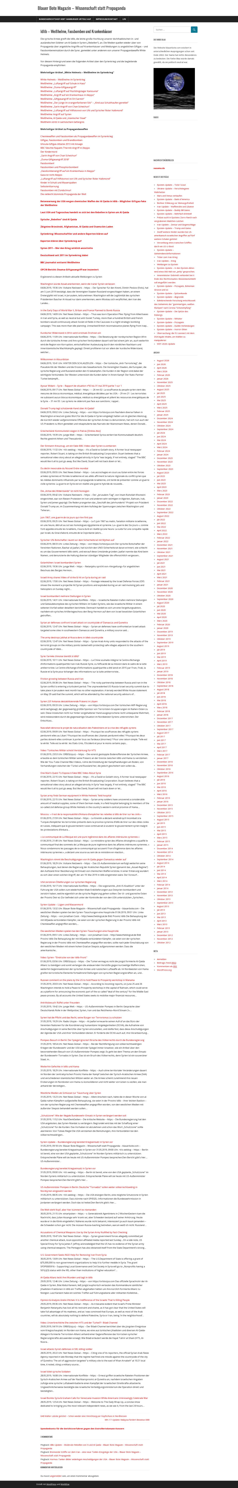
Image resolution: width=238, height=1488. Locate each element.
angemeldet (56, 1476)
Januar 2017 (162, 758)
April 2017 (162, 747)
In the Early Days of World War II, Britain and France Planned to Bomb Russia (80, 310)
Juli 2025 (161, 393)
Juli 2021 (161, 562)
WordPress (51, 1484)
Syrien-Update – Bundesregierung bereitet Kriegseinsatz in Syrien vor (76, 1142)
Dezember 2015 (165, 805)
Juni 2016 (161, 783)
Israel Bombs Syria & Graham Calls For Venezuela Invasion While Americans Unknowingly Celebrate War (94, 1398)
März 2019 (162, 664)
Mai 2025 (161, 400)
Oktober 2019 (164, 638)
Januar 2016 (162, 801)
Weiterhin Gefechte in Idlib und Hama (59, 1066)
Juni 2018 (161, 696)
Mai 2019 (161, 657)
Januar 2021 (162, 584)
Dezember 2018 (165, 675)
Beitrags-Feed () (166, 962)
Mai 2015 (161, 830)
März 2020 (162, 620)
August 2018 (163, 689)
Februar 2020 (163, 624)
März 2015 (162, 837)
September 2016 (165, 772)
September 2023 (165, 469)
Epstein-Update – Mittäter (169, 318)
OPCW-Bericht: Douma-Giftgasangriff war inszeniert (69, 269)
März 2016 (162, 794)
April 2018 (162, 703)
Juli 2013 (161, 909)
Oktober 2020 (164, 595)
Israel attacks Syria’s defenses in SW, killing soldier (66, 1349)
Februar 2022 (163, 537)
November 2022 (165, 505)
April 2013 (162, 920)
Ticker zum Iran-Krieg (167, 257)
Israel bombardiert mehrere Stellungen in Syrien (65, 596)
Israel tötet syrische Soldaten (55, 1371)
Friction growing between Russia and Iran (61, 678)
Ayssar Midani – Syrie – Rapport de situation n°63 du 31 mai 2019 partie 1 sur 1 (81, 385)
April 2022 (162, 530)
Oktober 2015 (164, 812)
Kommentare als (167, 966)
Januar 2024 (162, 454)
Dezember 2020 (165, 588)
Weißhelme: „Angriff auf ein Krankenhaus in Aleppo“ (67, 95)
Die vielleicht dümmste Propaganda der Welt (63, 194)
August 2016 (163, 776)
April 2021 (162, 573)
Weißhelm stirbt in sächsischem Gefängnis (62, 122)
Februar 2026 (163, 375)
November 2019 (165, 635)
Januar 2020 (162, 628)
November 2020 (165, 591)
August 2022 (163, 516)
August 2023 (163, 472)
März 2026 (162, 371)
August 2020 (163, 602)
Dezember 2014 (165, 848)
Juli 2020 (161, 606)
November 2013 (165, 895)
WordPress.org (164, 970)
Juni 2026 (161, 364)
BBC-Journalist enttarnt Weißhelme (60, 262)
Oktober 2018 (164, 682)
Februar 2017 (163, 754)
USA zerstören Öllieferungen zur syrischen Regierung (68, 882)
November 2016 (165, 765)
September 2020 (165, 599)
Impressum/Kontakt (107, 19)
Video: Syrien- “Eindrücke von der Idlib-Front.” (63, 957)
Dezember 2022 (165, 501)
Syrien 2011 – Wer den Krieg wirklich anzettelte (66, 248)
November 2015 (165, 808)
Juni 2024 (161, 436)
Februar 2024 (163, 451)
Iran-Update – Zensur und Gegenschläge (176, 224)
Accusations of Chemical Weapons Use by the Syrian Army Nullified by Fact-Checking (83, 1232)
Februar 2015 (163, 841)
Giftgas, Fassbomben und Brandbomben (61, 140)
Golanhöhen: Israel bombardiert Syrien (60, 562)
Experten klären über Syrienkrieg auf (61, 240)
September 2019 (165, 642)
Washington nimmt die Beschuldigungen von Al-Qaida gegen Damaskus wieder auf (83, 859)
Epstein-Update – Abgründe (170, 296)
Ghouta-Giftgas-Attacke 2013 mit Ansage (61, 144)
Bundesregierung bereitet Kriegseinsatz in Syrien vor (68, 1168)
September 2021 (165, 555)
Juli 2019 (161, 649)
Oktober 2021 (164, 552)
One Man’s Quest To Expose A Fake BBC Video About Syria (70, 772)
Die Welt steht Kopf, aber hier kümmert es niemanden (68, 1209)
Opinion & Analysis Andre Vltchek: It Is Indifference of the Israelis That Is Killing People (85, 1300)
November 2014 (165, 852)
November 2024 (165, 422)
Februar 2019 (163, 667)
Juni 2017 (161, 740)
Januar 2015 (162, 844)
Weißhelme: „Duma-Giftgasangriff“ (58, 87)
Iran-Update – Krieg (166, 260)
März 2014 (162, 881)
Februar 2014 (163, 884)
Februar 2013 (163, 928)
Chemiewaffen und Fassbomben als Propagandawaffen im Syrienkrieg (76, 136)
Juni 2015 (161, 826)
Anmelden (161, 959)
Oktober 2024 (164, 425)
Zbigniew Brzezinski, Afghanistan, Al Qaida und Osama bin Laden (76, 226)
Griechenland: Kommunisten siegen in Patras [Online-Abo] (70, 430)
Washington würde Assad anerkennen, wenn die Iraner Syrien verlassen (77, 283)
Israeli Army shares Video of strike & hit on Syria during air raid (73, 577)
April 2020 (162, 617)
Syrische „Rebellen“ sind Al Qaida (58, 219)
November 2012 (165, 938)
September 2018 (165, 685)
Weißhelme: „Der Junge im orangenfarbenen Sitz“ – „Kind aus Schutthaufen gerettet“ (84, 102)
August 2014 (163, 863)
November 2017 (165, 722)
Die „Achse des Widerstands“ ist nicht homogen (64, 491)
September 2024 (165, 429)
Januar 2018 (162, 714)
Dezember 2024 (165, 418)
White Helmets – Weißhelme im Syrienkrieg (62, 79)
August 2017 (163, 732)
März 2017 (162, 750)
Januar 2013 (162, 931)
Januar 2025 (162, 414)
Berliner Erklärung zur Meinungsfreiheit (175, 203)
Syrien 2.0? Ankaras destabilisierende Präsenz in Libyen (69, 701)
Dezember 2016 (165, 761)
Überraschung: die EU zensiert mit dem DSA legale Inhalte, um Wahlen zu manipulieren (174, 337)
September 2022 (165, 512)
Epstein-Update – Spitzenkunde (172, 293)
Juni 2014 (161, 870)
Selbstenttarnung (49, 186)
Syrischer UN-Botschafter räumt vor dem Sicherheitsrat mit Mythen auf (77, 540)
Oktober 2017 (164, 725)
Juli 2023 (161, 476)
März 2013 (162, 924)
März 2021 (162, 577)
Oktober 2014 (164, 855)
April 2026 (162, 367)
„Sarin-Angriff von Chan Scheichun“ (58, 155)
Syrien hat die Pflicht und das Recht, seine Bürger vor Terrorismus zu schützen (81, 1017)
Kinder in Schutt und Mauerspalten (58, 182)
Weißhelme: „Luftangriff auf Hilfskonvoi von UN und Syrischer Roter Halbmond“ (81, 110)
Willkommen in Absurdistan (54, 359)
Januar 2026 (162, 378)
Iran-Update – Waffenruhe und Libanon (175, 206)
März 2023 (162, 490)
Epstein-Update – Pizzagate (170, 322)
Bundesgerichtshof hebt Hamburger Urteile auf (65, 19)
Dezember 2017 (165, 718)
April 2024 (162, 443)
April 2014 (162, 877)
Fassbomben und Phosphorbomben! (59, 167)
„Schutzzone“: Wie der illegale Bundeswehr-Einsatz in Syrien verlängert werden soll (83, 1115)
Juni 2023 (161, 479)
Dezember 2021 (165, 544)
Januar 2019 (162, 671)
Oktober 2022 (164, 508)
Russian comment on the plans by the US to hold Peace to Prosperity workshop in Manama (87, 980)
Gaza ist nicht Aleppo (51, 174)
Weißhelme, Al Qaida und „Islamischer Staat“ (63, 118)
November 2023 (165, 461)
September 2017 (165, 729)
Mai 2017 (161, 743)
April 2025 (162, 403)
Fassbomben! (47, 163)
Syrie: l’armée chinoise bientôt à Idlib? (59, 656)
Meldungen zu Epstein (167, 264)
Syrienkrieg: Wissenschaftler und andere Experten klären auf (74, 233)
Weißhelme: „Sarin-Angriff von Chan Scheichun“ (65, 106)
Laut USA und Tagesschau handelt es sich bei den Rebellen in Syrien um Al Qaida (84, 212)
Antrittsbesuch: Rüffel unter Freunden (60, 1002)
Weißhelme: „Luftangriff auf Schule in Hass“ (63, 83)
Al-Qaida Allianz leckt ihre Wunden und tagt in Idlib (66, 1277)
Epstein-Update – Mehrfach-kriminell (174, 213)
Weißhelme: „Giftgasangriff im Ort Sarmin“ (62, 98)
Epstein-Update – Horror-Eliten (172, 329)
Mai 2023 (161, 483)
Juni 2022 (161, 523)
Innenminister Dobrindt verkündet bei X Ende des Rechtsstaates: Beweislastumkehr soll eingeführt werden (175, 279)
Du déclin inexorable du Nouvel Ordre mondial (64, 468)
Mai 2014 (161, 873)
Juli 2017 (161, 736)
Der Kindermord (48, 151)
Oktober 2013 (164, 899)
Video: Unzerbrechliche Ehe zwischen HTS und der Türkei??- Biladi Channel (78, 1322)
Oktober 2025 (164, 385)
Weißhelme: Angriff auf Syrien (55, 114)
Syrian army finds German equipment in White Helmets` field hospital (75, 795)
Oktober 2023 (164, 465)
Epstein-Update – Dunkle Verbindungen (175, 325)
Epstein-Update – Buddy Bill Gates (173, 210)
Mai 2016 (161, 787)
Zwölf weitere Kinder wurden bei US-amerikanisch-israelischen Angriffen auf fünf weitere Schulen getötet (174, 235)
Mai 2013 (161, 917)
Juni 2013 (161, 913)
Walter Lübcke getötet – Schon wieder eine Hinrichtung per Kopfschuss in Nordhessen (86, 1416)
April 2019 (162, 660)
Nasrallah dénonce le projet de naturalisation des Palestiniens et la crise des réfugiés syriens (88, 727)
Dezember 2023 (165, 458)
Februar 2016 (163, 798)
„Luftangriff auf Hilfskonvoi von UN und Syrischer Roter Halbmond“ (75, 178)
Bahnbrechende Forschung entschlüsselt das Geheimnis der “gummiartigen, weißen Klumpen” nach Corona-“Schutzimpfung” (174, 304)
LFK (124, 19)
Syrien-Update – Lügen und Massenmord (61, 904)
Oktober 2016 (164, 769)
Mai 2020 (161, 613)
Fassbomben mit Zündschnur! (55, 190)
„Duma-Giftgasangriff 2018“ (54, 159)
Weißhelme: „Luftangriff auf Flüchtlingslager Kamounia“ (69, 91)
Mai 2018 (161, 700)
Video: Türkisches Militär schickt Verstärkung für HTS (68, 750)
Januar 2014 (162, 888)
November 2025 (165, 382)
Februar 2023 (163, 494)
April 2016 (162, 790)
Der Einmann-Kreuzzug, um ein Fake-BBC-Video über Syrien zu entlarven (78, 445)
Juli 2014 (161, 866)
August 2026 (163, 360)
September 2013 (165, 902)
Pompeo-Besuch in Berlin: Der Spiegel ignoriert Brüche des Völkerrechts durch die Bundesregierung (92, 1040)
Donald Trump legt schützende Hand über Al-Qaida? (67, 408)
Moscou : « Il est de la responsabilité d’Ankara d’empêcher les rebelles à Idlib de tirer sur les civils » (90, 814)
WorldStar (65, 1484)
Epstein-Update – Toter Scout (171, 184)
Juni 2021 (161, 566)
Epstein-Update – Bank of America (173, 199)
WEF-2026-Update (166, 343)
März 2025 (162, 407)
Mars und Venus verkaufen (169, 195)
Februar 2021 (163, 581)
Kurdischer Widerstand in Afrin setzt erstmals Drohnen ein (70, 332)
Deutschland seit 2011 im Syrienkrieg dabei (64, 255)
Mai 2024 (161, 440)
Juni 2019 (161, 653)
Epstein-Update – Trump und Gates (174, 228)
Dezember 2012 (165, 935)
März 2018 (162, 707)
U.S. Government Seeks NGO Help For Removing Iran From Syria (73, 1254)
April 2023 (162, 487)
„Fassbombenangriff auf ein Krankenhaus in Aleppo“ (67, 171)
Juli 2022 (161, 519)
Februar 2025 (163, 411)
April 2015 (162, 834)
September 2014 (165, 859)
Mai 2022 (161, 526)
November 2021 (165, 548)
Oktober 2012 (164, 942)
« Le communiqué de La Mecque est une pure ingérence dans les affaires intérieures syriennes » (90, 836)
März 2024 (162, 447)
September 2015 (165, 816)
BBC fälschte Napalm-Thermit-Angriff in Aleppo (65, 147)
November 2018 (165, 678)
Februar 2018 (163, 711)
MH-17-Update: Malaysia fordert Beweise (125, 1419)
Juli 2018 (161, 693)
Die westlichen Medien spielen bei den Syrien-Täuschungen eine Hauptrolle (79, 931)
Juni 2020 (161, 610)
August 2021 (163, 559)
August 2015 (163, 819)
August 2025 (163, 389)
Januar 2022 (162, 541)
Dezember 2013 (165, 891)
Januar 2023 (162, 498)
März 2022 (162, 534)
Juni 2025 (161, 396)
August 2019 (163, 646)
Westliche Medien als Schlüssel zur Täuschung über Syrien (70, 1092)
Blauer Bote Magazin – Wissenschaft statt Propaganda (82, 8)
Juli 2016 (161, 779)
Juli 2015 (161, 823)
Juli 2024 (161, 432)
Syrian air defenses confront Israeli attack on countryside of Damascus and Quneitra (84, 622)
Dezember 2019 (165, 631)
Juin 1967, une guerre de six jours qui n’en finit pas (66, 517)
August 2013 (163, 906)
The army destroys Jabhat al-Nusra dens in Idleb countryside (71, 637)
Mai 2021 (161, 570)
